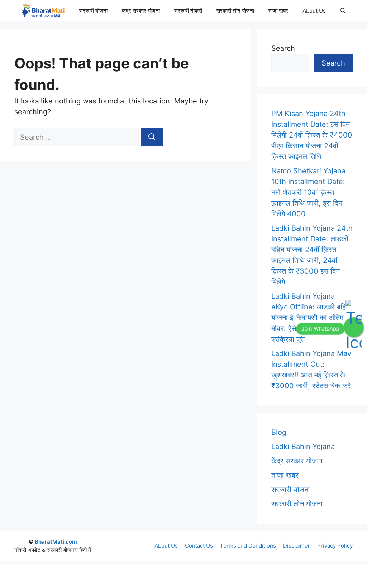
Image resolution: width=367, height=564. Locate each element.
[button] (343, 10)
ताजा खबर (278, 10)
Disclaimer (296, 545)
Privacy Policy (335, 545)
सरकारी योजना (93, 10)
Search (283, 48)
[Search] (152, 137)
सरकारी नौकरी (188, 10)
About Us (314, 10)
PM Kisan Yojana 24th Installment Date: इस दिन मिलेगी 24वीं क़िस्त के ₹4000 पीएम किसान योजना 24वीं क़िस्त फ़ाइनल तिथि (311, 135)
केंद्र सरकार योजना (141, 10)
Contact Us (199, 545)
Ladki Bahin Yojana (303, 446)
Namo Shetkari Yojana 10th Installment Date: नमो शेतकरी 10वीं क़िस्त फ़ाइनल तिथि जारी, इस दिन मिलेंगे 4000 (308, 192)
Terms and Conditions (248, 545)
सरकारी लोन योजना (235, 10)
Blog (278, 432)
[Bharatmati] (43, 10)
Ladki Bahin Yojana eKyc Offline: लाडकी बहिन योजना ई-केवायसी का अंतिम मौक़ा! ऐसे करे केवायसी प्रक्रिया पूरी (310, 317)
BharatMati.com (56, 541)
